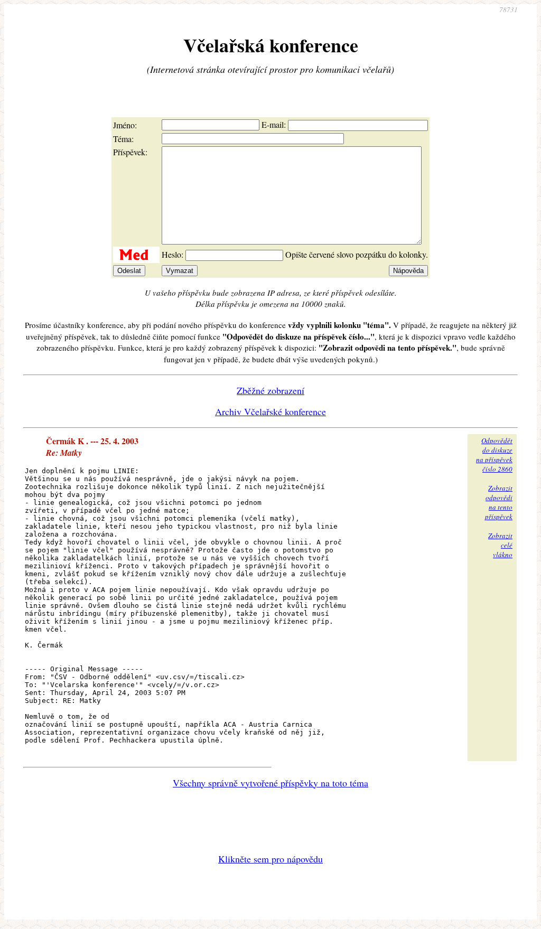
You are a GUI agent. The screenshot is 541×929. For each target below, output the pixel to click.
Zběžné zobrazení (270, 390)
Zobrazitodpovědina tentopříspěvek (498, 502)
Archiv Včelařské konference (270, 411)
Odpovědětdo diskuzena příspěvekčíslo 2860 (494, 455)
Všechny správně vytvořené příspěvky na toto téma (270, 782)
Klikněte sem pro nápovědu (270, 858)
